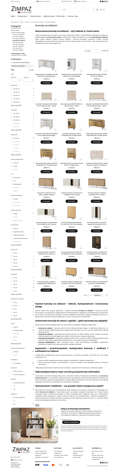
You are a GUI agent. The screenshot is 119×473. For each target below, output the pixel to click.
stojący (16, 213)
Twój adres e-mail (66, 419)
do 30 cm (16, 145)
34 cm (15, 278)
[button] (97, 9)
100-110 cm (17, 95)
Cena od (13, 77)
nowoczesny (17, 177)
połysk (15, 166)
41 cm (15, 291)
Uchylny (16, 199)
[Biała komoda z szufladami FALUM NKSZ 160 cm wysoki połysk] (46, 65)
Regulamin (38, 455)
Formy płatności (58, 457)
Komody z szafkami (18, 50)
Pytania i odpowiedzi (41, 453)
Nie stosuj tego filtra (19, 383)
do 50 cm (16, 127)
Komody (27, 22)
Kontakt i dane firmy (97, 455)
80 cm (15, 306)
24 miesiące (17, 363)
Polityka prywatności (97, 457)
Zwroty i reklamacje (40, 451)
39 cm (15, 284)
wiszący (16, 217)
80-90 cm (16, 89)
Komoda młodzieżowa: (46, 342)
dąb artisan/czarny (19, 235)
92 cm (15, 256)
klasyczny (16, 187)
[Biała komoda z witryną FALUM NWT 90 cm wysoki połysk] (71, 65)
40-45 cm (17, 151)
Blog (93, 453)
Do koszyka (46, 83)
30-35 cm (16, 148)
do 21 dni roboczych (19, 374)
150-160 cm (17, 102)
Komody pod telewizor (19, 38)
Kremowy (16, 334)
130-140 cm (17, 120)
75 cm (15, 302)
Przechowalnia (77, 457)
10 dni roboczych (18, 371)
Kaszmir (16, 327)
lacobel (16, 169)
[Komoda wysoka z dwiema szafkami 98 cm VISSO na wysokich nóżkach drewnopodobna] (46, 243)
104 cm (16, 266)
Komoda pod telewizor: (46, 338)
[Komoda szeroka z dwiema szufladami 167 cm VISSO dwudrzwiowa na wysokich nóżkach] (96, 183)
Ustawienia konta (78, 455)
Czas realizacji (58, 451)
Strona (85, 295)
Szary (15, 340)
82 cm (15, 312)
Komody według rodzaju (37, 22)
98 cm (15, 260)
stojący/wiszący (18, 220)
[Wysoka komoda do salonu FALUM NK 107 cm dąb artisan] (71, 154)
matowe (16, 163)
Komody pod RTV (17, 48)
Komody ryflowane (18, 42)
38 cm (15, 281)
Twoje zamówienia (78, 451)
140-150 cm (17, 99)
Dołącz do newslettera (71, 422)
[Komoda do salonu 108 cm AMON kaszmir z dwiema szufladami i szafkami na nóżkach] (96, 154)
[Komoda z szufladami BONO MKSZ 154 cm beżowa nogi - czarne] (96, 95)
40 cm (15, 287)
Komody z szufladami (19, 34)
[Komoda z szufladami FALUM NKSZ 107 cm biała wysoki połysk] (46, 124)
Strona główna (14, 22)
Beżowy (16, 337)
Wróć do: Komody (15, 30)
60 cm (15, 253)
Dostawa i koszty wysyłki (61, 455)
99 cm (15, 263)
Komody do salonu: (45, 328)
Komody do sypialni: (45, 334)
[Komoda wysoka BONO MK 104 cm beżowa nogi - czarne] (71, 95)
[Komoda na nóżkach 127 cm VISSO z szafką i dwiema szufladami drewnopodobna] (46, 183)
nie (14, 389)
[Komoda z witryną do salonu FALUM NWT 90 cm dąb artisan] (71, 124)
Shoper (105, 465)
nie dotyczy (17, 123)
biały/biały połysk (18, 232)
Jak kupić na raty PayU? (41, 457)
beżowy (16, 228)
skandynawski (17, 184)
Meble (21, 22)
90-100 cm (17, 92)
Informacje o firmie (97, 451)
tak (14, 386)
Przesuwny (17, 202)
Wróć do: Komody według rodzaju (21, 62)
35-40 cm (16, 138)
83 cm (15, 316)
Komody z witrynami (18, 46)
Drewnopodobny (18, 330)
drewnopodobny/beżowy (21, 238)
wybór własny (17, 242)
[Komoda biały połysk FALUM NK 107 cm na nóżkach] (96, 65)
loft (15, 181)
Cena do (26, 77)
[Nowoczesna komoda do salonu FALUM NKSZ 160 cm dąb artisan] (96, 124)
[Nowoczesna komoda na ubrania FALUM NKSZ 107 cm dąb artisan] (46, 154)
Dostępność (57, 453)
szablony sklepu (91, 465)
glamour (16, 191)
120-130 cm (17, 117)
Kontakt (75, 453)
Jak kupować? (96, 459)
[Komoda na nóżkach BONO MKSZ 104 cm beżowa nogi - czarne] (46, 95)
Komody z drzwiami (18, 36)
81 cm (15, 309)
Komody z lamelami (18, 44)
